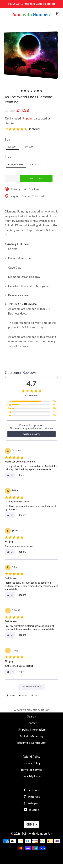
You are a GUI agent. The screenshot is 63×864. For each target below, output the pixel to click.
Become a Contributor (31, 742)
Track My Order (31, 776)
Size (7, 139)
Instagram (33, 803)
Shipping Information (31, 729)
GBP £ (30, 824)
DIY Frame (35, 164)
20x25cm (12, 146)
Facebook (33, 790)
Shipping (27, 118)
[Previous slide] (16, 90)
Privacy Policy (31, 763)
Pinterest (33, 796)
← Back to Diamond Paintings (31, 710)
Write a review (31, 434)
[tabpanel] (31, 51)
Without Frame (16, 164)
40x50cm (28, 146)
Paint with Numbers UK (37, 833)
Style (8, 157)
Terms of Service (31, 769)
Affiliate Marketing (31, 736)
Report (22, 475)
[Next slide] (46, 90)
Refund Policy (31, 756)
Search (31, 716)
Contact (31, 723)
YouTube (33, 810)
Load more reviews (31, 687)
